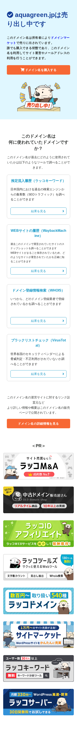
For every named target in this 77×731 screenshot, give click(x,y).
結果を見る (38, 211)
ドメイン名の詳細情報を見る (38, 423)
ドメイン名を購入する (41, 70)
